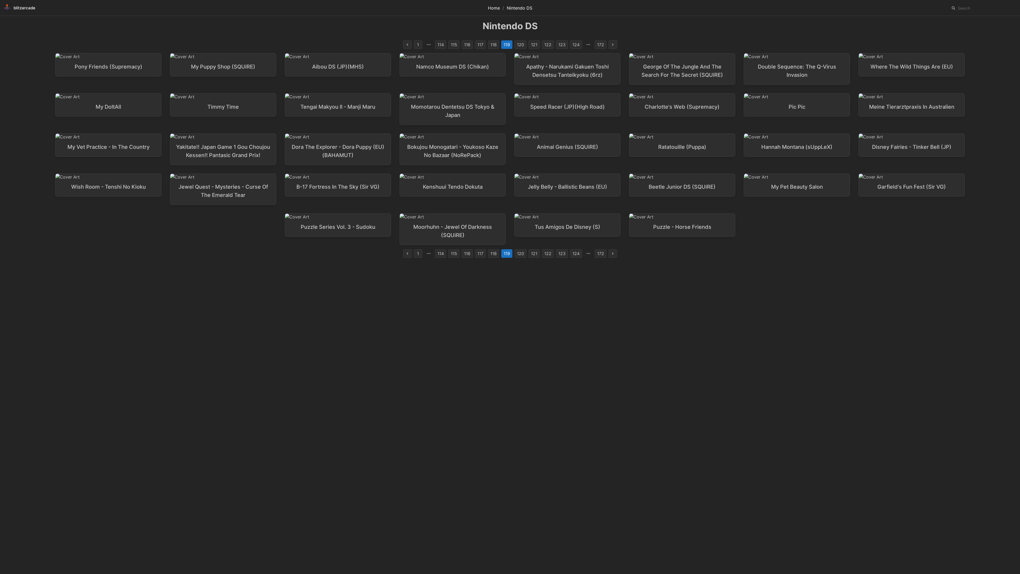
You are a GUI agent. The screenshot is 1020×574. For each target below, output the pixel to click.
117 (480, 44)
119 (507, 44)
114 (440, 44)
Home (494, 8)
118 (493, 44)
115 (454, 44)
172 (600, 44)
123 (562, 44)
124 (576, 44)
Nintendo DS (519, 8)
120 (520, 44)
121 (534, 44)
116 (467, 44)
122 (547, 44)
